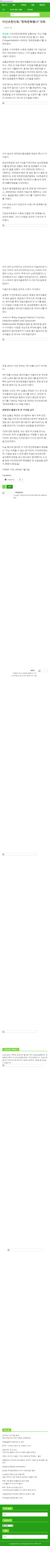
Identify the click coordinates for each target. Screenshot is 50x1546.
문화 (14, 5)
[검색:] (25, 14)
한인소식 (4, 5)
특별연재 (42, 5)
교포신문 (30, 10)
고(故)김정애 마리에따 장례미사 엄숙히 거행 (18, 1494)
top (9, 487)
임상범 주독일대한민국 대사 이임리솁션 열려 (18, 1470)
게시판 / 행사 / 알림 (16, 10)
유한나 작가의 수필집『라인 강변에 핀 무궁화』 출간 (21, 1456)
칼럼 (32, 5)
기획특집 (23, 5)
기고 (3, 10)
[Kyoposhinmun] (6, 1)
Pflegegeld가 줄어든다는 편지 (13, 1442)
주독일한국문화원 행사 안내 (12, 1498)
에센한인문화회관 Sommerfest (13, 1466)
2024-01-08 (8, 28)
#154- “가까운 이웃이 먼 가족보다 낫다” (16, 1446)
